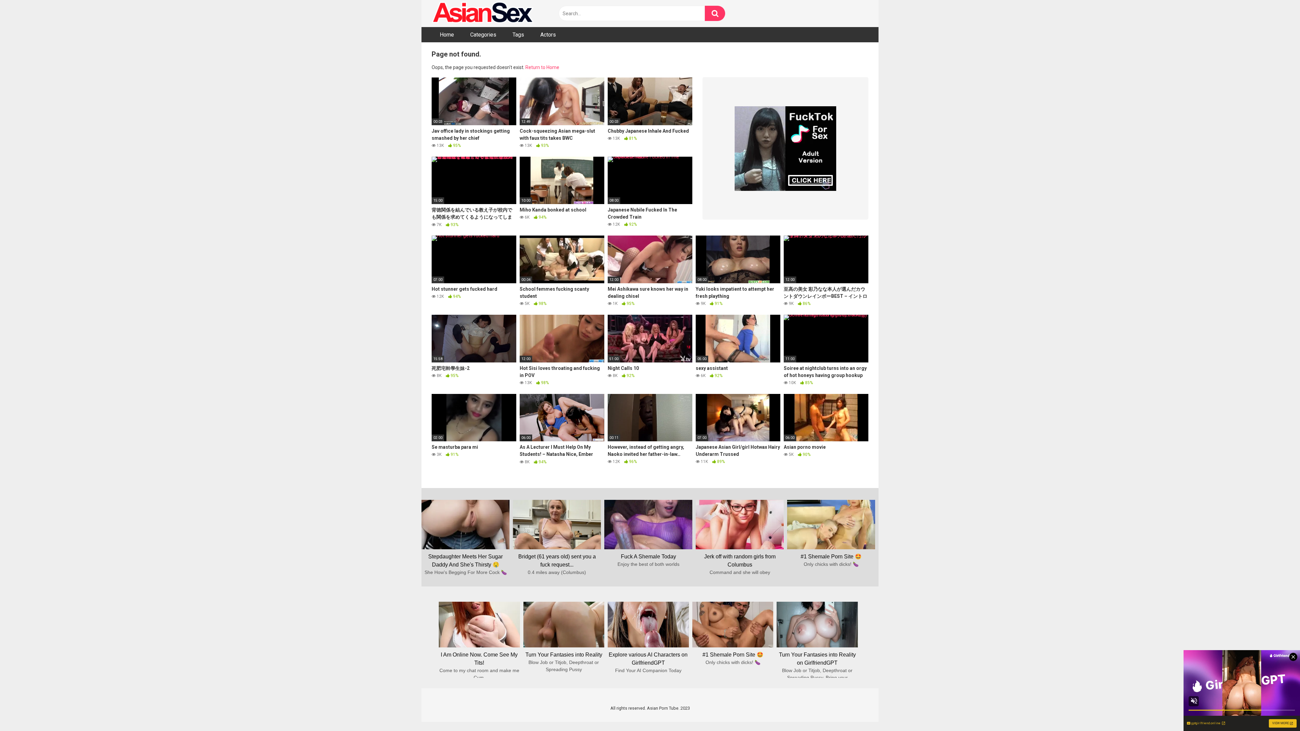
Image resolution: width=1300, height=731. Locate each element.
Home (447, 34)
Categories (483, 34)
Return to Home (542, 67)
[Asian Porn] (482, 13)
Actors (548, 34)
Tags (518, 34)
